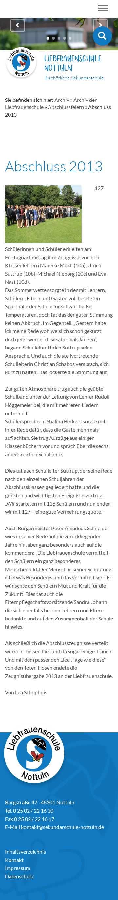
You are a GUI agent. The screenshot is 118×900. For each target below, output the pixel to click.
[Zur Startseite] (21, 64)
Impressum (17, 868)
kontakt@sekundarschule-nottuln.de (62, 827)
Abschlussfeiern (66, 107)
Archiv (61, 100)
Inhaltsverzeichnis (25, 851)
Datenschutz (19, 876)
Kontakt (14, 860)
